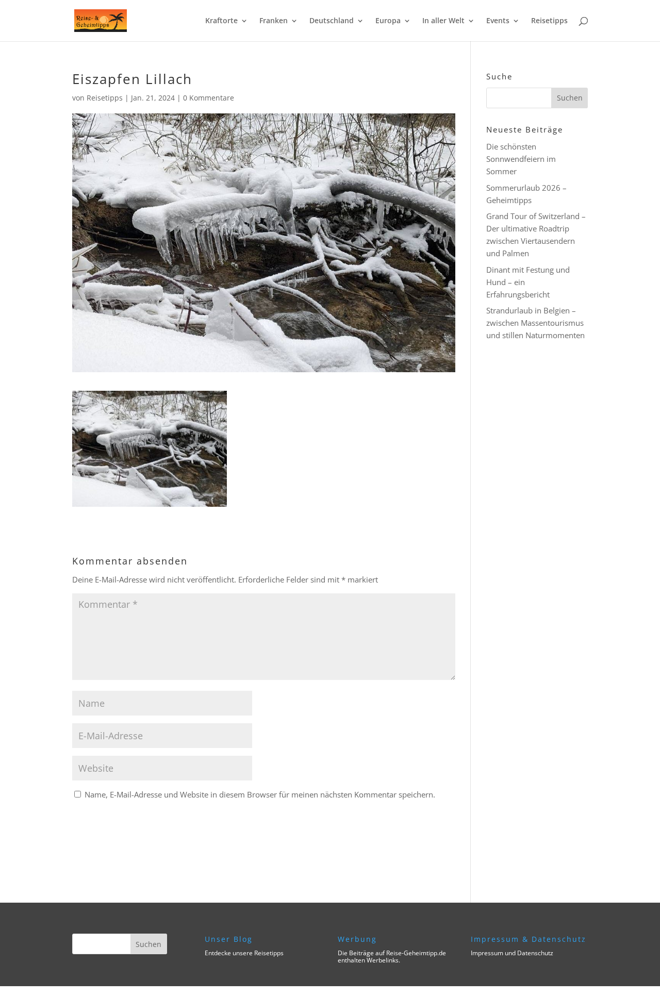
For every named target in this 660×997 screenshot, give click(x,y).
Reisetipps (549, 21)
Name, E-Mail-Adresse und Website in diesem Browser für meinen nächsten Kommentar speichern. (260, 794)
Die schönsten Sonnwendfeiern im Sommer (521, 158)
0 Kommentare (208, 98)
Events (497, 21)
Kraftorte (221, 21)
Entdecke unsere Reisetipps (244, 953)
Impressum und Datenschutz (512, 953)
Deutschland (331, 21)
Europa (388, 21)
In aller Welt (443, 21)
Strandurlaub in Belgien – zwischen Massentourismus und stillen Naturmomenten (535, 322)
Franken (273, 21)
